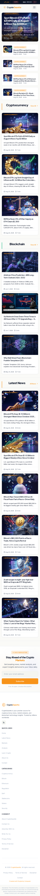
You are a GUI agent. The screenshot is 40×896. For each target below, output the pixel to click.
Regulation (5, 788)
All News (33, 384)
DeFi (3, 793)
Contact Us (5, 824)
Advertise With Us (8, 829)
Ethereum (5, 783)
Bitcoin (4, 778)
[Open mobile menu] (34, 7)
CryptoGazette (16, 867)
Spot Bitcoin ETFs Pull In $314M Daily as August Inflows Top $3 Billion (17, 20)
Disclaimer (5, 849)
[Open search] (29, 7)
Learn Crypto (6, 753)
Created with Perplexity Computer (20, 881)
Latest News (6, 738)
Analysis (4, 748)
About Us (5, 758)
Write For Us (6, 834)
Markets (4, 743)
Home (4, 733)
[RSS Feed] (4, 722)
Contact (4, 763)
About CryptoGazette (9, 819)
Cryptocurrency (11, 13)
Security (4, 808)
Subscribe (20, 681)
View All (33, 106)
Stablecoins (6, 798)
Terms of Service (7, 844)
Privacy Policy (6, 839)
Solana (4, 803)
